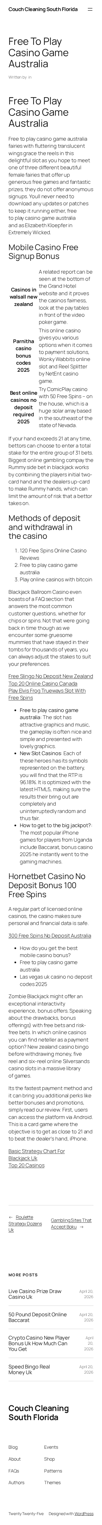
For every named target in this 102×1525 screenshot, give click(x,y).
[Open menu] (90, 9)
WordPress (84, 1513)
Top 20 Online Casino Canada (42, 683)
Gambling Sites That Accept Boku (71, 1223)
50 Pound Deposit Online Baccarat (37, 1317)
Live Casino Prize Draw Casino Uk (34, 1294)
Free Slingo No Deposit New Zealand (50, 676)
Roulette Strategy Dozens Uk (25, 1223)
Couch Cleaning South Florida (42, 9)
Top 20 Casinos (26, 1165)
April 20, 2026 (86, 1294)
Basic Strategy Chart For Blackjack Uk (36, 1154)
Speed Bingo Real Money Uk (29, 1369)
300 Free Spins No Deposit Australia (49, 935)
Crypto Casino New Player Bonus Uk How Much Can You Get (39, 1343)
